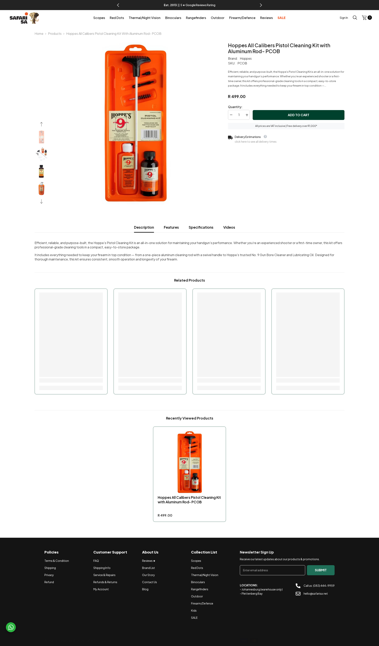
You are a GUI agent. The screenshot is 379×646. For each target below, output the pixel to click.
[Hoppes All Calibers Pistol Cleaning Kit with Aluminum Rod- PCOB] (189, 462)
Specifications (201, 227)
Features (171, 227)
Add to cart (298, 115)
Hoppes (246, 58)
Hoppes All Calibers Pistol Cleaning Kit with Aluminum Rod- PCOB (189, 499)
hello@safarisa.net (316, 593)
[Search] (354, 17)
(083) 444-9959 (324, 585)
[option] (189, 5)
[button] (41, 124)
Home (39, 33)
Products (55, 33)
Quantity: (235, 107)
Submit (321, 570)
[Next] (261, 5)
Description (144, 227)
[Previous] (118, 5)
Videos (229, 227)
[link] (71, 380)
